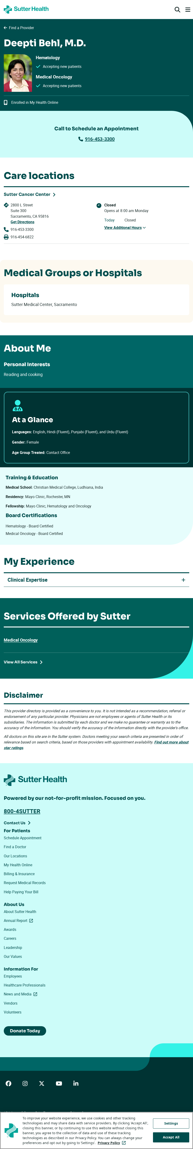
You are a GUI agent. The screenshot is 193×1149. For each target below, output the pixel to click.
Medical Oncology (21, 640)
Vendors (10, 1003)
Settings (171, 1123)
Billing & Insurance (19, 873)
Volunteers (12, 1012)
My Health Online (18, 864)
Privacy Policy (113, 1143)
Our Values (13, 956)
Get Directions (22, 221)
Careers (10, 938)
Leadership (13, 947)
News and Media (21, 994)
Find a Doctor (15, 846)
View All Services (20, 662)
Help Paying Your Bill (21, 891)
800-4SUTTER (22, 811)
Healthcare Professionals (24, 985)
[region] (96, 1130)
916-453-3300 (100, 139)
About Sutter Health (20, 911)
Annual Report (19, 920)
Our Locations (15, 856)
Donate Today (25, 1030)
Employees (13, 976)
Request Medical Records (25, 882)
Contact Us (14, 822)
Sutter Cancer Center (27, 194)
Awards (10, 929)
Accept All (171, 1137)
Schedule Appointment (22, 837)
